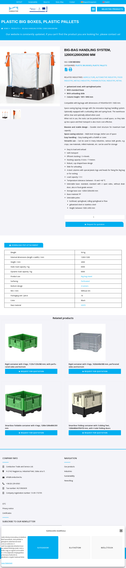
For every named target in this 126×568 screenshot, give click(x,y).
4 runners (84, 286)
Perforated (85, 281)
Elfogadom (43, 547)
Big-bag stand (86, 276)
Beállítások (107, 547)
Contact (72, 2)
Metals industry (82, 80)
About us (46, 2)
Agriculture (89, 77)
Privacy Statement (6, 563)
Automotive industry (106, 77)
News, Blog (59, 2)
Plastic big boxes (21, 21)
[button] (121, 530)
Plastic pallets (61, 21)
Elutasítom (75, 547)
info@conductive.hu (14, 477)
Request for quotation (95, 224)
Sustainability (32, 2)
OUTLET (19, 2)
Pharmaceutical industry (103, 80)
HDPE (83, 305)
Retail (119, 80)
